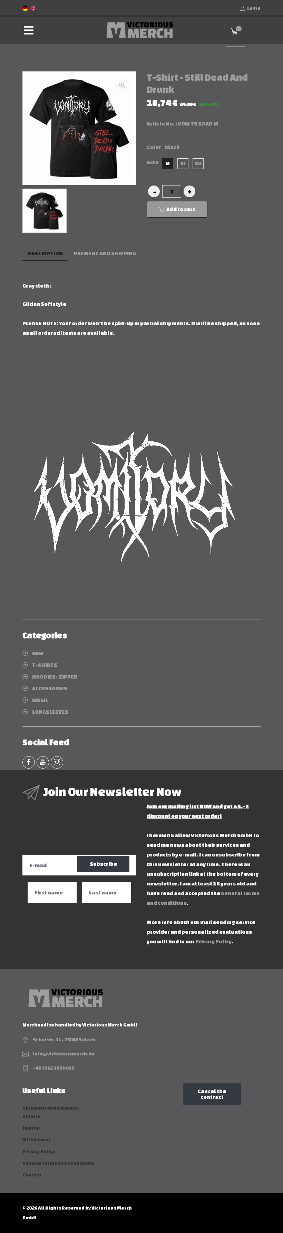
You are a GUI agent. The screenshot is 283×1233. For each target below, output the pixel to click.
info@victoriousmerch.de (64, 1053)
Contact (31, 1174)
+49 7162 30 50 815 (53, 1068)
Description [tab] (45, 253)
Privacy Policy (213, 941)
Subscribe (103, 864)
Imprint (31, 1128)
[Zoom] (122, 85)
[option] (44, 211)
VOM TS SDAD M (198, 124)
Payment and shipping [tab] (105, 253)
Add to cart (180, 209)
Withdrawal (36, 1139)
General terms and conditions (58, 1163)
